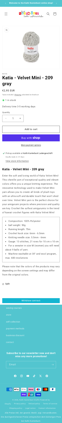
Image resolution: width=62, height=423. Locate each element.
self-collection (13, 322)
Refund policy (34, 404)
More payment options (31, 145)
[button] (6, 14)
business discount (15, 335)
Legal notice (30, 408)
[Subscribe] (52, 364)
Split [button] (7, 284)
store (8, 315)
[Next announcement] (56, 3)
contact (10, 342)
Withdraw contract (31, 300)
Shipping (17, 94)
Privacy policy (20, 404)
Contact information (47, 408)
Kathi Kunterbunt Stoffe (29, 400)
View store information (17, 161)
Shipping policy (15, 408)
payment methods (15, 328)
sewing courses (14, 308)
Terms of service (50, 404)
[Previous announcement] (5, 3)
